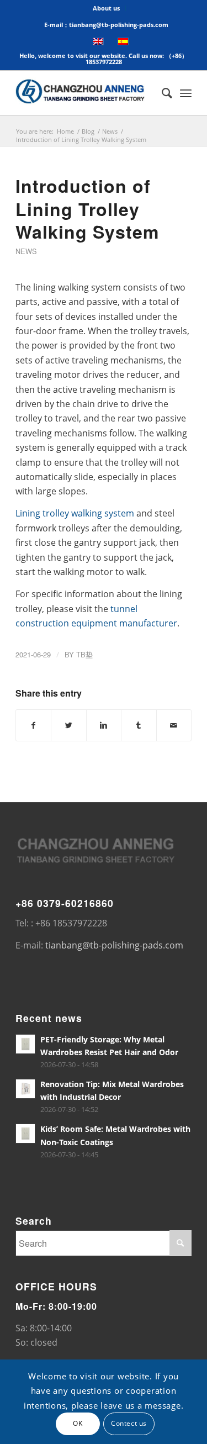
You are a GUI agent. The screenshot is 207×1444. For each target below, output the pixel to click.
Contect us (129, 1423)
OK (77, 1423)
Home (65, 131)
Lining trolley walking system (74, 513)
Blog (88, 131)
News (110, 131)
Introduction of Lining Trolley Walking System (87, 208)
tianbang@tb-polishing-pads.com (114, 945)
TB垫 (84, 654)
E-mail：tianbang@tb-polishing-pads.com (106, 24)
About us (106, 8)
